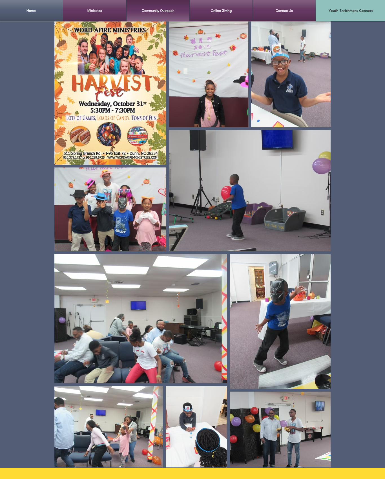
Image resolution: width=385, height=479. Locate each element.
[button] (94, 10)
